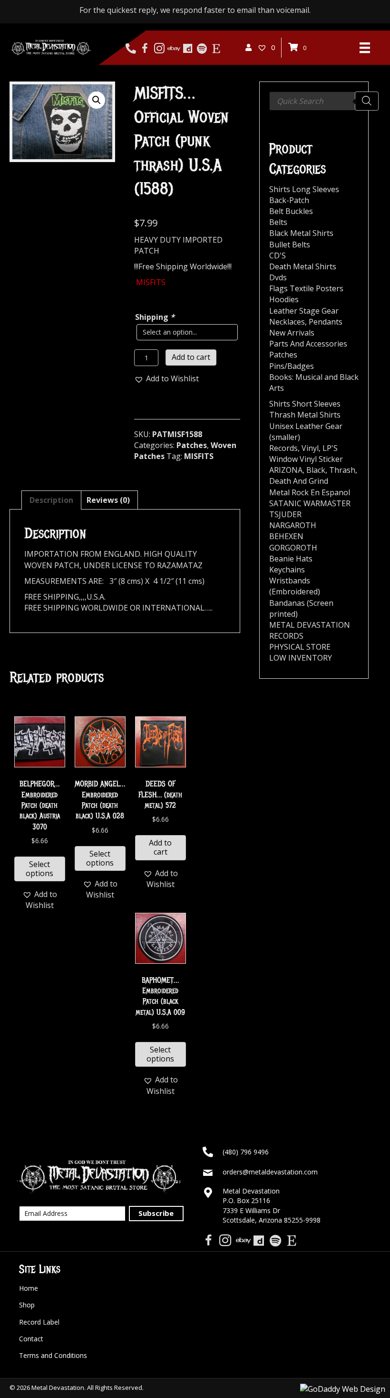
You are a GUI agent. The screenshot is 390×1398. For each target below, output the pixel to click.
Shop (27, 1304)
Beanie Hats (290, 558)
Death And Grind (298, 481)
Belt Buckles (291, 211)
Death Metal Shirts (302, 266)
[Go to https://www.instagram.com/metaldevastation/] (159, 49)
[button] (96, 100)
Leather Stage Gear (304, 311)
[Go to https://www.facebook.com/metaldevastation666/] (145, 49)
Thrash (342, 470)
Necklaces (287, 321)
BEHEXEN (286, 536)
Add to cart (191, 357)
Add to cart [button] (160, 847)
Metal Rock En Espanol (309, 492)
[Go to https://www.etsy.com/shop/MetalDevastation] (216, 48)
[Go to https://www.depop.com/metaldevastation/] (188, 48)
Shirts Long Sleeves (304, 189)
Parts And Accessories (308, 343)
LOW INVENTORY (300, 658)
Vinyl (310, 448)
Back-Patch (289, 200)
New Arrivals (291, 332)
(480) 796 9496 (246, 1151)
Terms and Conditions (53, 1355)
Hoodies (284, 299)
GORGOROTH (293, 547)
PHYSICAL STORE (300, 647)
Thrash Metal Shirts (305, 414)
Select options (39, 868)
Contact (31, 1338)
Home (28, 1288)
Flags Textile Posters (306, 288)
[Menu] (365, 48)
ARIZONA (285, 470)
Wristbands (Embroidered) (294, 586)
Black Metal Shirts (301, 233)
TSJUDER (285, 514)
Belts (278, 222)
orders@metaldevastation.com (270, 1171)
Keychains (287, 569)
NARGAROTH (292, 525)
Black (315, 470)
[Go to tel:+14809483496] (130, 48)
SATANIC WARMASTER (310, 503)
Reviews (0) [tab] (108, 500)
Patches (191, 445)
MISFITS (199, 456)
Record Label (39, 1322)
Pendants (325, 321)
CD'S (277, 255)
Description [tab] (51, 500)
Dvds (278, 277)
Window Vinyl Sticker (306, 459)
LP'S (330, 448)
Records (283, 448)
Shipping (155, 317)
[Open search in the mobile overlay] (324, 101)
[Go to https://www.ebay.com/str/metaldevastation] (173, 48)
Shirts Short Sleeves (305, 403)
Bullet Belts (289, 244)
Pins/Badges (291, 366)
